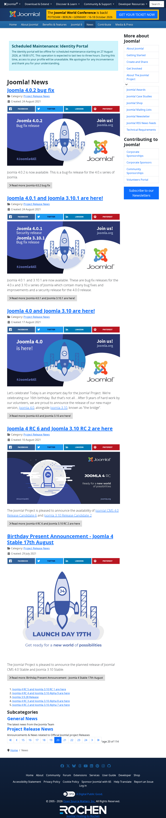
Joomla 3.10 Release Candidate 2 (68, 515)
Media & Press (124, 24)
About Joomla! (29, 24)
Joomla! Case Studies (139, 96)
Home (13, 24)
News (90, 24)
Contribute (104, 24)
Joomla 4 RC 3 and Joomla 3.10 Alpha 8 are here (41, 701)
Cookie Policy (71, 781)
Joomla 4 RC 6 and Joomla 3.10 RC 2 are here (60, 428)
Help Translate (122, 781)
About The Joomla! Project (138, 77)
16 (30, 740)
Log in (83, 785)
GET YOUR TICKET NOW (137, 14)
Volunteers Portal (137, 179)
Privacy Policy (52, 781)
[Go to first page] (10, 740)
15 (23, 740)
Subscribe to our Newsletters (141, 193)
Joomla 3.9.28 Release (25, 697)
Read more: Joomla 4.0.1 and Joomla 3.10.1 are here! (43, 298)
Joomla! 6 (76, 24)
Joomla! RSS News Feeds (141, 123)
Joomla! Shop (135, 103)
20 (57, 740)
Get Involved (134, 68)
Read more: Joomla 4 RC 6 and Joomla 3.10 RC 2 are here (45, 523)
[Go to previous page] (17, 740)
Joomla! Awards (136, 89)
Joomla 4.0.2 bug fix (30, 90)
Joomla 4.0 (26, 407)
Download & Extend (37, 4)
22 (71, 740)
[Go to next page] (92, 740)
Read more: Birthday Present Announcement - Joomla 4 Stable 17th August (57, 677)
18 (43, 740)
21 (64, 740)
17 (37, 740)
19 (50, 740)
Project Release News (37, 96)
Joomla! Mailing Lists (139, 109)
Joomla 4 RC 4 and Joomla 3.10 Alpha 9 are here (41, 693)
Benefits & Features (55, 24)
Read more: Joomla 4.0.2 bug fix (30, 185)
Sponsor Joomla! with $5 (96, 781)
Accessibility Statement (27, 781)
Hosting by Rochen (83, 816)
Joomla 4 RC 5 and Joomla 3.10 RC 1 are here (39, 689)
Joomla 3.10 (58, 407)
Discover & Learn (67, 4)
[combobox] (156, 4)
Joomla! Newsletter (138, 116)
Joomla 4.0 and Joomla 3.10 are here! (51, 310)
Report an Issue (143, 781)
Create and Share (137, 62)
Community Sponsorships (135, 171)
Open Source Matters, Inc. (79, 801)
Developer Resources (132, 4)
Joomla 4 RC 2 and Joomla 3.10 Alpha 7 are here (41, 705)
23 (78, 740)
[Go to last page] (98, 740)
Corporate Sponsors (139, 162)
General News (22, 718)
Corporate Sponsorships (135, 154)
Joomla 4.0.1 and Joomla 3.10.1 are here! (55, 197)
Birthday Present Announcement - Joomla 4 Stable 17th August (60, 539)
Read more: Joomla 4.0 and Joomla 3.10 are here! (41, 416)
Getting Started (136, 55)
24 (85, 740)
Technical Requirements (141, 130)
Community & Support (98, 4)
